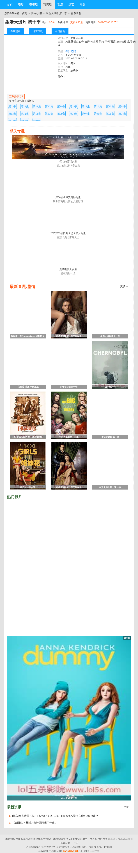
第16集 (98, 106)
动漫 (60, 4)
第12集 (24, 113)
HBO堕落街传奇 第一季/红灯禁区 (27, 437)
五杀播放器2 (16, 96)
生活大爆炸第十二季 (69, 437)
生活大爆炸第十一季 (110, 336)
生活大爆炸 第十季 (56, 13)
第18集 (73, 106)
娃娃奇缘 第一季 (69, 798)
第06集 (98, 113)
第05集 (110, 113)
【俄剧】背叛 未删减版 (28, 386)
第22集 (24, 106)
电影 (21, 4)
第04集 (122, 113)
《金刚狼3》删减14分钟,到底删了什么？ (34, 822)
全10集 (127, 637)
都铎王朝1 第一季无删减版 (69, 336)
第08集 (73, 113)
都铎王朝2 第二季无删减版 (69, 487)
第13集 (12, 113)
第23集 (12, 106)
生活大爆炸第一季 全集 (110, 487)
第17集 (86, 106)
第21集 (37, 106)
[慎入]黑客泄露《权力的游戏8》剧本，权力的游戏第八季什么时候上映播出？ (55, 816)
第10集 (49, 113)
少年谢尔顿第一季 (68, 386)
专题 (82, 4)
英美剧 (47, 4)
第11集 (37, 113)
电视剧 (33, 4)
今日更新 (60, 31)
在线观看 (15, 31)
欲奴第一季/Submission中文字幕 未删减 (27, 336)
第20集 (49, 106)
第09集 (61, 113)
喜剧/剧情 (36, 13)
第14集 (122, 106)
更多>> (127, 807)
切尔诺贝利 (110, 386)
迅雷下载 (38, 31)
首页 (10, 4)
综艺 (71, 4)
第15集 (110, 106)
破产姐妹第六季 (27, 487)
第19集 (61, 106)
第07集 (86, 113)
